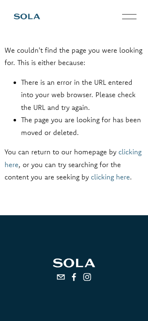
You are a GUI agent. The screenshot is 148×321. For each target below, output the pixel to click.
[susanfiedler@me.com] (61, 277)
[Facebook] (74, 277)
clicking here (110, 176)
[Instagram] (87, 277)
